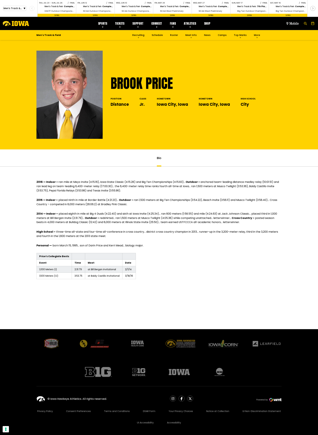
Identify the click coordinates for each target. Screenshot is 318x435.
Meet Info (191, 35)
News (207, 35)
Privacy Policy (45, 411)
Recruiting (138, 35)
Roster (174, 35)
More (257, 35)
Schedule (157, 35)
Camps (222, 35)
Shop (207, 23)
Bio (159, 158)
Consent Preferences (78, 411)
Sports (102, 23)
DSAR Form (149, 411)
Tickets (120, 23)
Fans (173, 23)
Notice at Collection (217, 411)
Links (56, 15)
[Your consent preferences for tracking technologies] (6, 429)
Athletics (190, 23)
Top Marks (240, 35)
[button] (312, 8)
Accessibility (174, 422)
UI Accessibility (145, 422)
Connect (156, 23)
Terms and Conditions (117, 411)
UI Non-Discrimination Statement (261, 411)
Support (137, 23)
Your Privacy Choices (181, 411)
